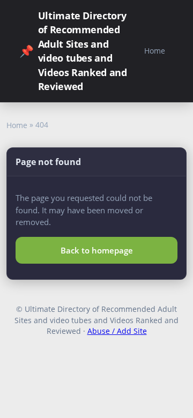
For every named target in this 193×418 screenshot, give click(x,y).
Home (154, 51)
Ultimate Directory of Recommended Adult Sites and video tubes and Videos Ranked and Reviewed (73, 51)
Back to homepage (97, 250)
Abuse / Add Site (117, 331)
